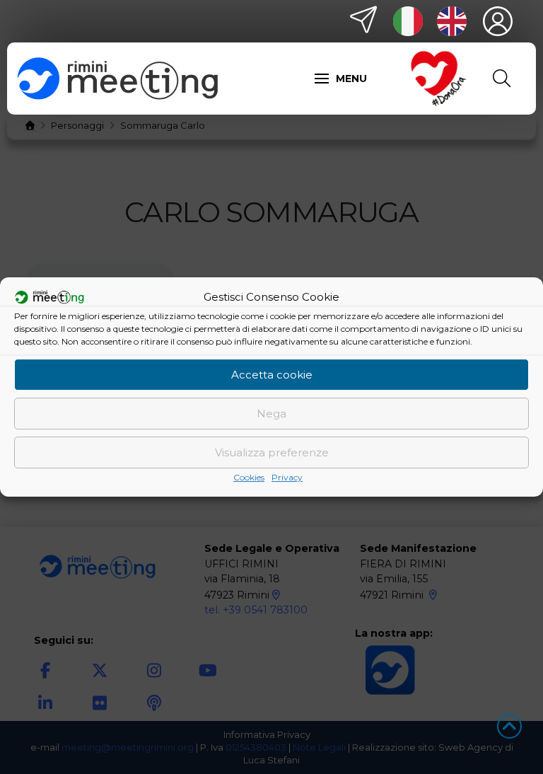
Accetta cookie (272, 374)
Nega (271, 413)
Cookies (248, 477)
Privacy (287, 477)
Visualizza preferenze (272, 452)
